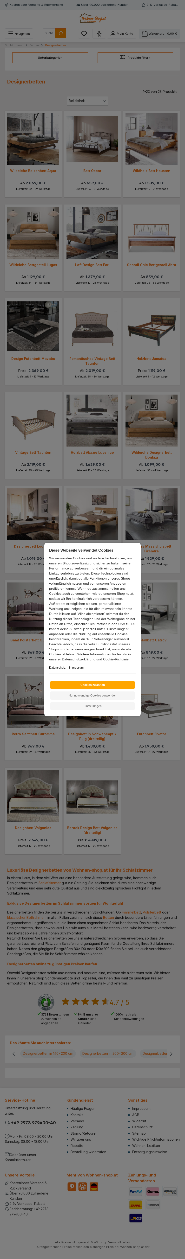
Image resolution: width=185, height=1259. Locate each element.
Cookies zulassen (92, 685)
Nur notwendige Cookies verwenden (93, 695)
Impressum (76, 667)
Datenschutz (57, 667)
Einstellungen (93, 706)
